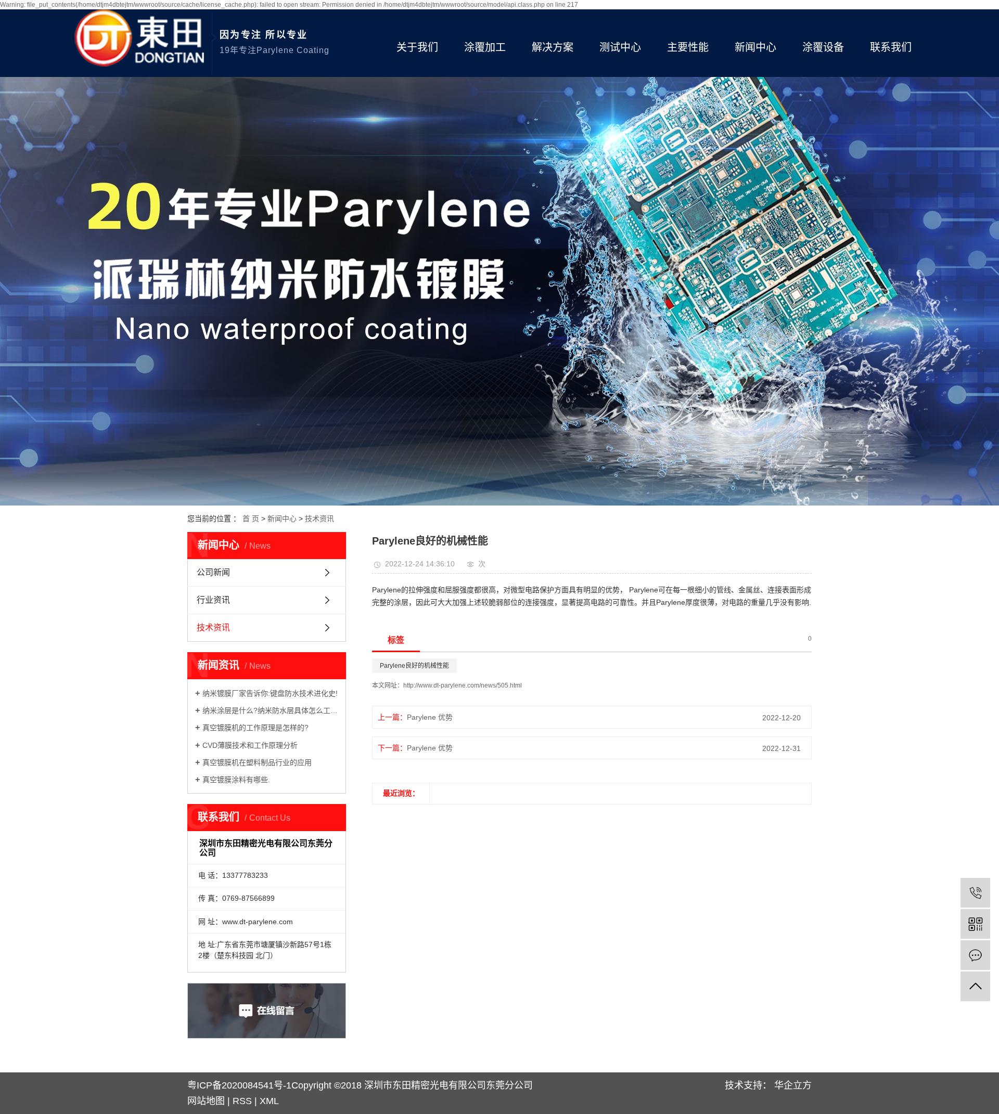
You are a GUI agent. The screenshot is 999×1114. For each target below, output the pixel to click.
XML (269, 1101)
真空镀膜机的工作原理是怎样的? (255, 727)
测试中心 (620, 47)
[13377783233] (975, 893)
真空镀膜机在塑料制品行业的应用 (257, 762)
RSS (242, 1101)
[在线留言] (975, 955)
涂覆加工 (485, 47)
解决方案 (552, 47)
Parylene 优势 (430, 717)
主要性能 (688, 47)
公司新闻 (213, 572)
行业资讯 (213, 599)
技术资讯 (319, 518)
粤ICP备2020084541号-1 (239, 1085)
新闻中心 (755, 47)
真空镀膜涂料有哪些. (236, 779)
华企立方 (792, 1085)
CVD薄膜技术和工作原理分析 (250, 745)
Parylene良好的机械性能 (414, 665)
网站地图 (207, 1101)
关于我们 (417, 47)
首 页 (250, 518)
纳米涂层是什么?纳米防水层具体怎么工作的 (270, 710)
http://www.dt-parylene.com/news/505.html (462, 685)
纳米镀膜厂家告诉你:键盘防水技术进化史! (270, 693)
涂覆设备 (823, 47)
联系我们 (891, 47)
